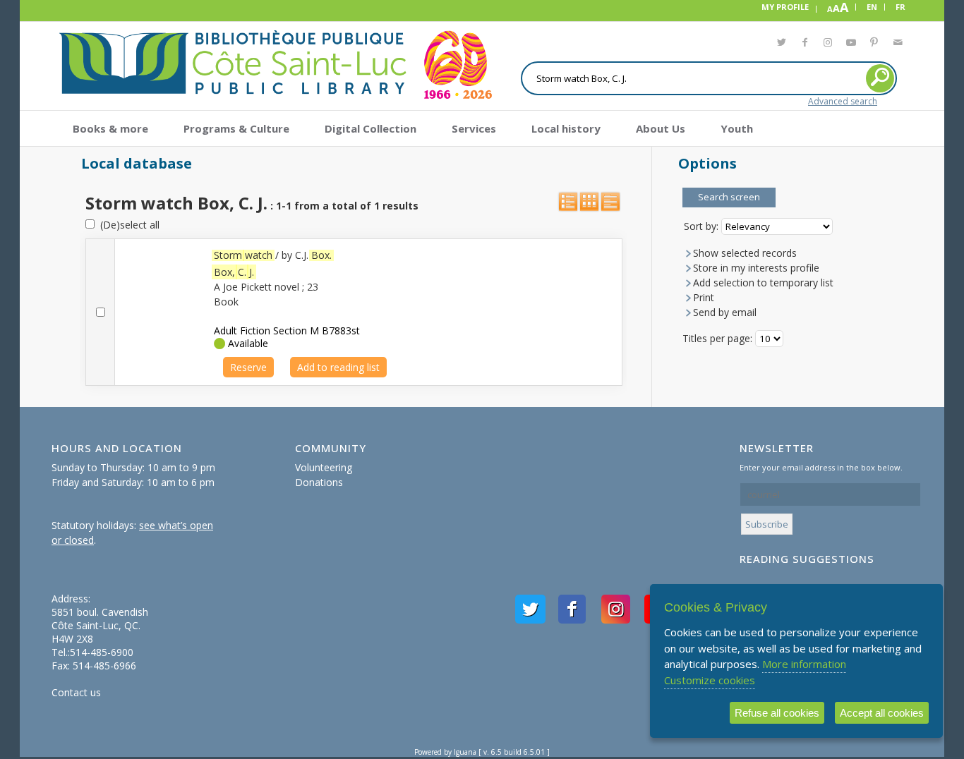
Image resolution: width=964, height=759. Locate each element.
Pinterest (874, 44)
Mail (897, 44)
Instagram (827, 44)
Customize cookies (709, 680)
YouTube (851, 44)
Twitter (781, 44)
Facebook (804, 44)
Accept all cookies (882, 713)
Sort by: (702, 226)
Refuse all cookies (777, 713)
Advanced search (842, 101)
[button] (729, 197)
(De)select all (127, 224)
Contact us (76, 692)
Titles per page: (718, 338)
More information (804, 664)
